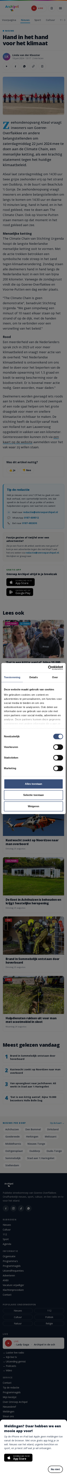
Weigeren (33, 806)
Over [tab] (55, 677)
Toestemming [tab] (12, 677)
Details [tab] (33, 677)
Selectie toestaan (33, 794)
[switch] (58, 747)
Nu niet (55, 1469)
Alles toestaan (33, 783)
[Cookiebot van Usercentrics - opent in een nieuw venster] (48, 668)
